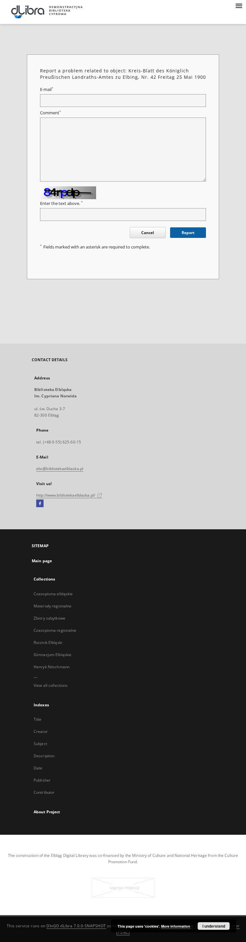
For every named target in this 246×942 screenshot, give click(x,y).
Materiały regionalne (52, 606)
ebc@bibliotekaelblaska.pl (59, 468)
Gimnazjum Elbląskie (52, 654)
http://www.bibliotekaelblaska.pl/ (66, 495)
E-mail (46, 89)
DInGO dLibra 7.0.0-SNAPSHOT (76, 926)
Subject (40, 743)
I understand (213, 926)
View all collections (51, 685)
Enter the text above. (61, 203)
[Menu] (238, 5)
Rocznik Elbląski (48, 642)
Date (38, 768)
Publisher (42, 780)
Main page (42, 561)
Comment (50, 113)
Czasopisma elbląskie (53, 594)
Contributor (44, 792)
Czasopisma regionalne (55, 630)
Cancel (147, 232)
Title (38, 719)
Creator (41, 731)
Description (44, 756)
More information (175, 926)
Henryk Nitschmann (52, 667)
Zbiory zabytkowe (49, 618)
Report (188, 232)
